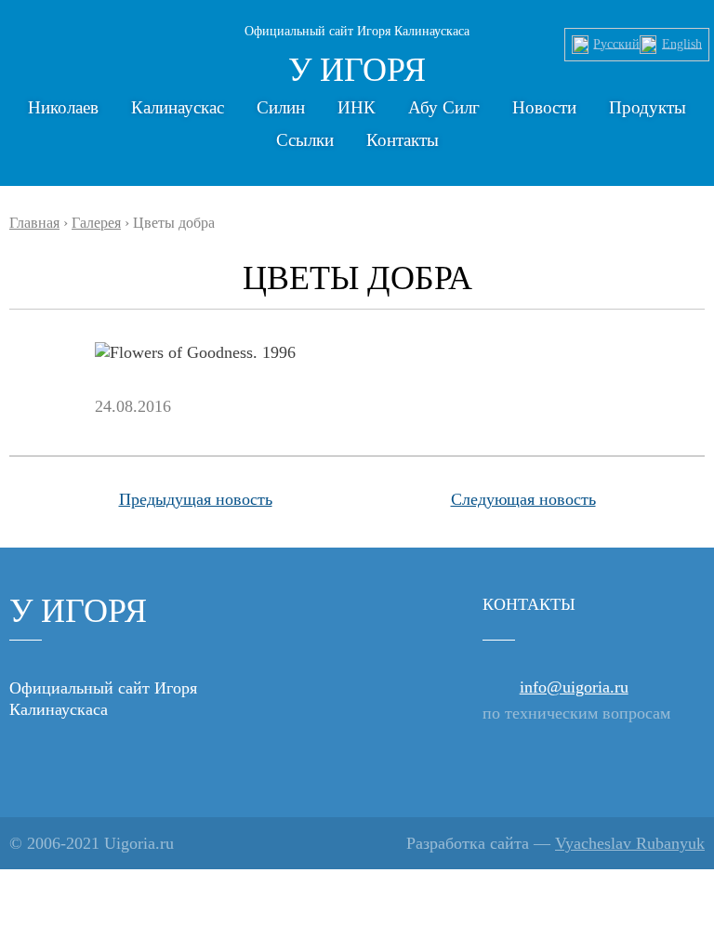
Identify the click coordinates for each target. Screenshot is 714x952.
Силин (281, 107)
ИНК (356, 107)
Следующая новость (523, 499)
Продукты (647, 107)
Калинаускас (177, 107)
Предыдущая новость (195, 499)
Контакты (402, 140)
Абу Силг (444, 107)
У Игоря (357, 69)
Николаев (63, 107)
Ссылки (305, 140)
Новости (544, 107)
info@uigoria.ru (574, 687)
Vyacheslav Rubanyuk (630, 843)
